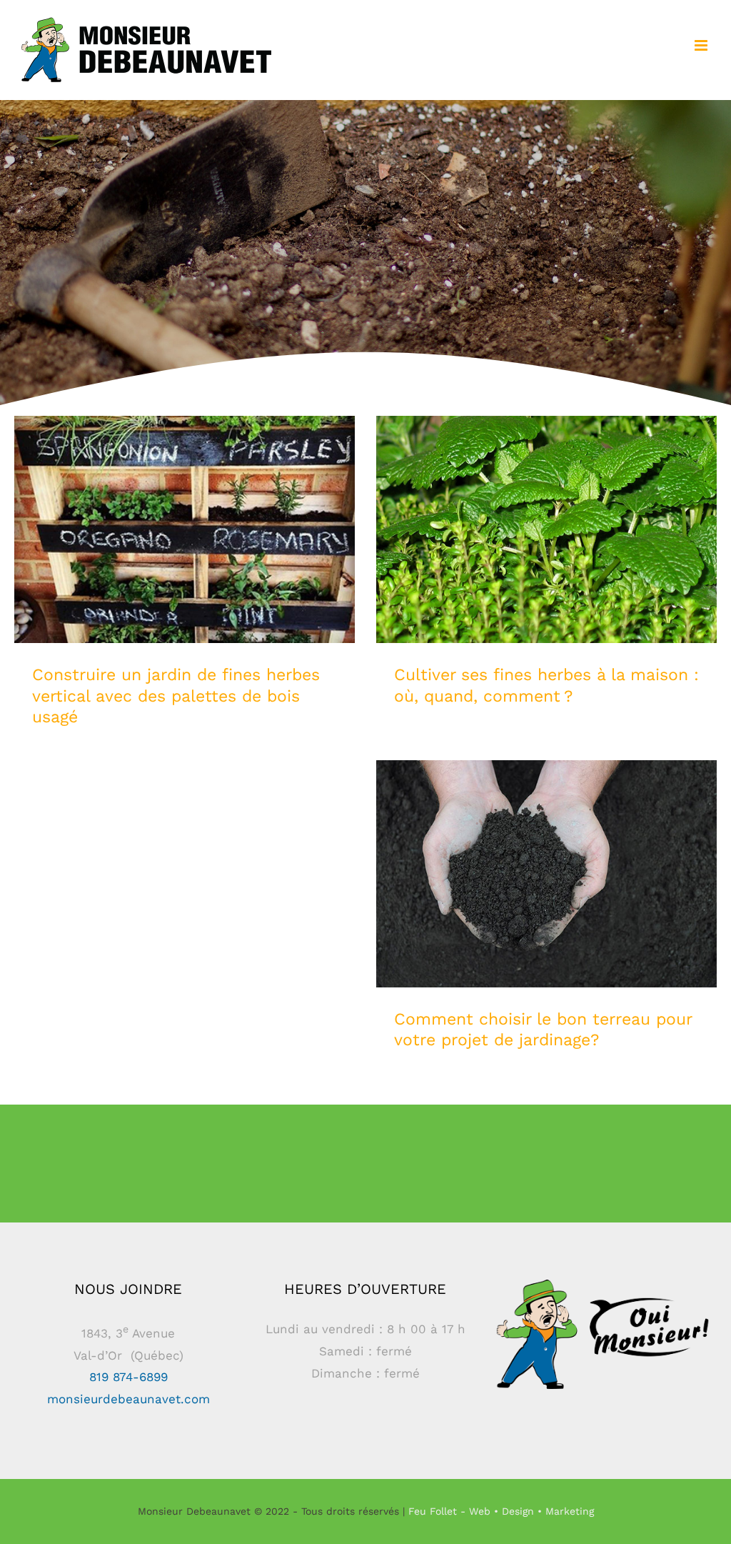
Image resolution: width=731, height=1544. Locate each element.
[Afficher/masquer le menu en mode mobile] (702, 45)
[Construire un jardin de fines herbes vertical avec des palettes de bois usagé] (184, 529)
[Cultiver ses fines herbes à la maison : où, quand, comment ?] (546, 529)
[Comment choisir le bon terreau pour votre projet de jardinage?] (546, 873)
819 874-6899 (128, 1377)
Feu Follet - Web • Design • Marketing (501, 1511)
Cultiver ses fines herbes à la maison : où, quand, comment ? (546, 510)
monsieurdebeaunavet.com (128, 1399)
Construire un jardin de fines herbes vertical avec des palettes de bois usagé (184, 510)
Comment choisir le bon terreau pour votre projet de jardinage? (546, 854)
